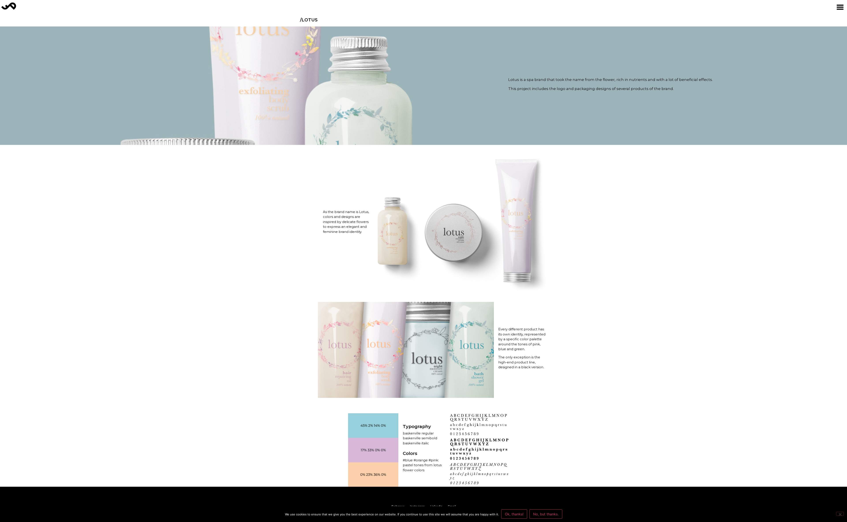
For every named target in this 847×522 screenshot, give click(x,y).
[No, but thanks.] (840, 514)
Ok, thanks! (514, 514)
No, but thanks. (545, 514)
